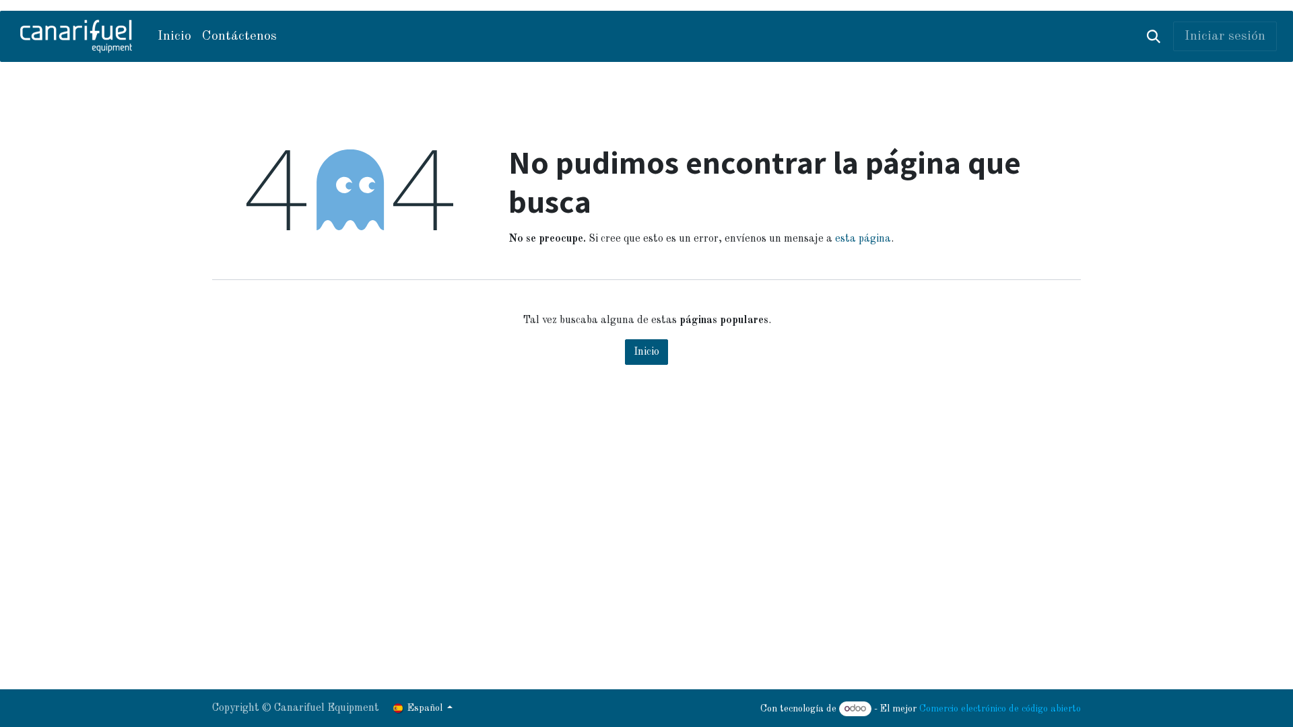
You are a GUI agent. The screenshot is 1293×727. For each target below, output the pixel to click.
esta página (863, 239)
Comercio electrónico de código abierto (1000, 709)
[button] (1153, 36)
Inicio (646, 352)
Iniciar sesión (1225, 36)
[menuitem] (174, 36)
